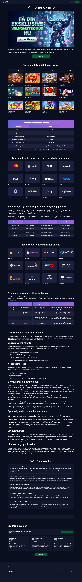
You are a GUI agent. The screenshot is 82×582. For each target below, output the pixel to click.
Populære (15, 70)
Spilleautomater (65, 70)
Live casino (31, 70)
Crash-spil (48, 70)
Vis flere (41, 554)
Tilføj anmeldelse (67, 532)
